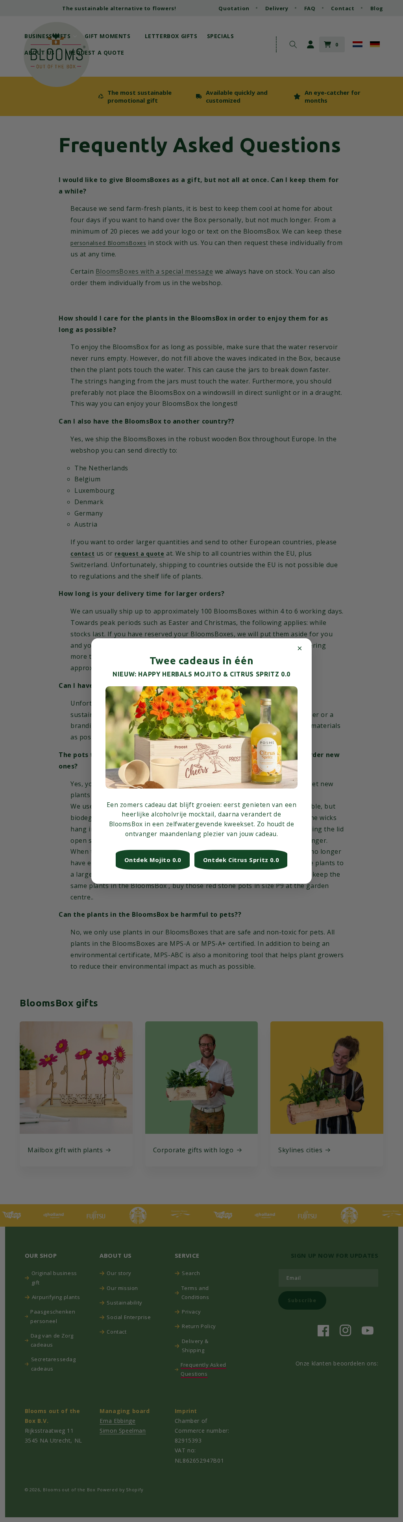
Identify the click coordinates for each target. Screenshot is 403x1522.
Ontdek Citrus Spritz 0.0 (241, 860)
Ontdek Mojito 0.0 (152, 860)
